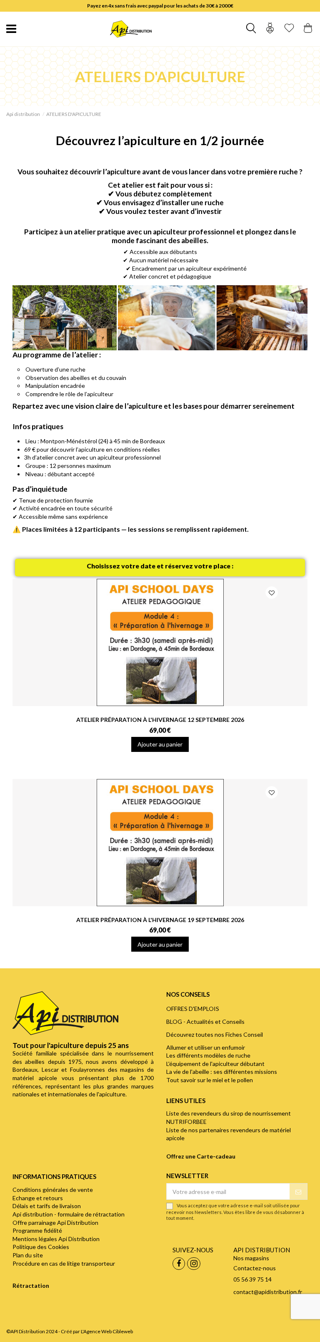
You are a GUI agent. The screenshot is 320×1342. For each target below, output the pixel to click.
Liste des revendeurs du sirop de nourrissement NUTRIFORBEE (228, 1117)
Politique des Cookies (40, 1246)
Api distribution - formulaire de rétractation (68, 1214)
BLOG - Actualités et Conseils (205, 1021)
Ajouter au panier (160, 744)
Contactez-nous (254, 1268)
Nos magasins (251, 1258)
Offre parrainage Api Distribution (55, 1222)
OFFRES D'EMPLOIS (192, 1008)
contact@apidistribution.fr (267, 1291)
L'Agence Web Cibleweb (107, 1331)
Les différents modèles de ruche (208, 1055)
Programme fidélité (37, 1230)
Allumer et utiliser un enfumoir (205, 1047)
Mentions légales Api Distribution (56, 1238)
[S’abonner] (298, 1191)
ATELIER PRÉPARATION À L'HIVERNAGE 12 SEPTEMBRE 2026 (160, 719)
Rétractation (30, 1285)
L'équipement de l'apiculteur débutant (215, 1063)
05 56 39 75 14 (252, 1279)
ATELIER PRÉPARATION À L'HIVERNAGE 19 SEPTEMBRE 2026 (160, 919)
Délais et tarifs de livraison (46, 1205)
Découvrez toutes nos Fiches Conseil (214, 1034)
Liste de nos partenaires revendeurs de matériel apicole (228, 1134)
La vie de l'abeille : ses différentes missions (221, 1071)
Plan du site (27, 1255)
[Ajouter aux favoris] (271, 592)
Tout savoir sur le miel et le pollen (209, 1079)
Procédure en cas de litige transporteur (63, 1263)
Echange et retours (37, 1197)
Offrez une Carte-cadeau (200, 1156)
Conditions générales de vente (52, 1189)
